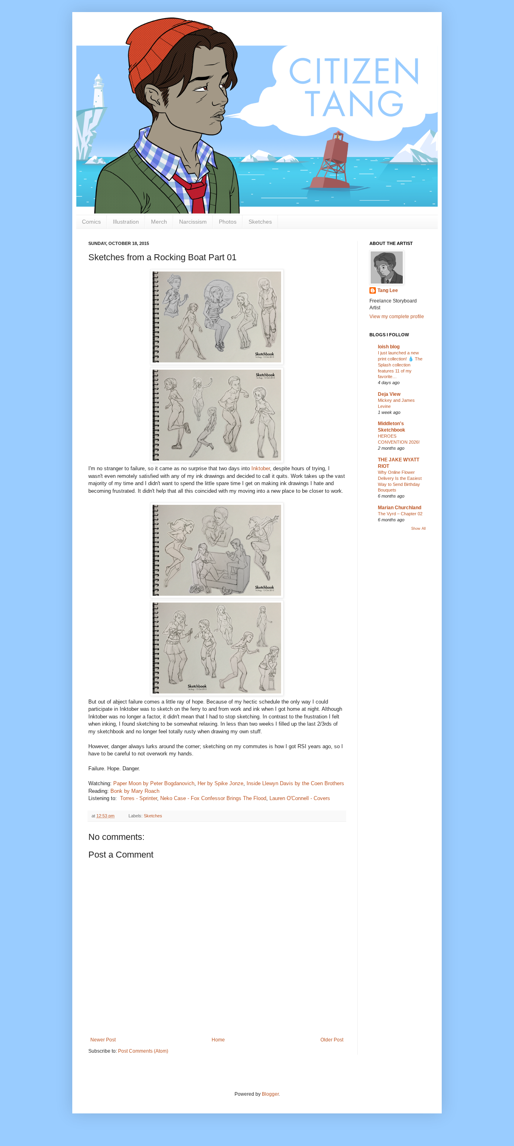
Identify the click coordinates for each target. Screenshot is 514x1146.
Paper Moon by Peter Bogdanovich (153, 783)
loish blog (389, 347)
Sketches (260, 221)
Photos (228, 221)
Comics (91, 221)
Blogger (270, 1094)
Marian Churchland (399, 507)
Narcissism (193, 221)
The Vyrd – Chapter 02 (400, 513)
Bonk (134, 791)
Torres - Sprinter (138, 798)
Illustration (126, 221)
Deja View (389, 394)
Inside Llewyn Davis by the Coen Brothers (295, 783)
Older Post (331, 1040)
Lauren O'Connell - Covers (299, 798)
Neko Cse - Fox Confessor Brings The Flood (213, 798)
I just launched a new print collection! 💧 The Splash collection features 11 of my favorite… (400, 364)
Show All (418, 529)
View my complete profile (396, 316)
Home (218, 1040)
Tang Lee (387, 290)
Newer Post (103, 1040)
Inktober (260, 468)
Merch (159, 221)
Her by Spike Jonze (220, 783)
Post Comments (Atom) (143, 1051)
